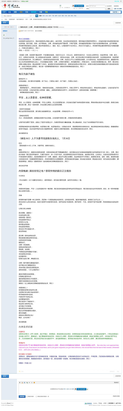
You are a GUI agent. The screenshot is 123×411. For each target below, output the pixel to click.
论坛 (9, 12)
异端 (75, 15)
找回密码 (116, 6)
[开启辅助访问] (113, 1)
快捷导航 (115, 12)
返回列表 (118, 22)
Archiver (95, 403)
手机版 (100, 403)
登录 (64, 389)
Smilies (34, 382)
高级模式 (116, 382)
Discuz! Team (10, 405)
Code (32, 382)
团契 (15, 12)
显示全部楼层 (38, 31)
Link (27, 382)
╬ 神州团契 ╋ (2, 19)
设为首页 (4, 1)
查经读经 (33, 12)
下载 (53, 15)
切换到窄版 (121, 1)
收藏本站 (9, 1)
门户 (4, 12)
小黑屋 (104, 403)
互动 (26, 12)
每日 (44, 15)
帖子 (31, 16)
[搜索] (36, 16)
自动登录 (109, 6)
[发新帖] (5, 22)
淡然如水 (5, 31)
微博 (56, 15)
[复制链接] (61, 27)
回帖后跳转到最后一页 (43, 396)
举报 (118, 371)
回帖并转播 (31, 396)
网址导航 (117, 1)
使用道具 (112, 371)
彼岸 (50, 15)
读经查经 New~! (16, 1)
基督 (63, 15)
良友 (47, 15)
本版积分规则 (116, 396)
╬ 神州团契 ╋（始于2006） (115, 403)
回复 (22, 371)
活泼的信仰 (12, 19)
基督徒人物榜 (24, 1)
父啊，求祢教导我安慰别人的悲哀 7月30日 (40, 19)
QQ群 (59, 15)
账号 (87, 6)
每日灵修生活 (20, 19)
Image (25, 382)
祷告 (72, 15)
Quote (29, 382)
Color (22, 382)
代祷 (66, 15)
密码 (87, 8)
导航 (46, 12)
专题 (40, 12)
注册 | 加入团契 (118, 8)
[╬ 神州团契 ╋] (10, 7)
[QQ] (88, 403)
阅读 (21, 12)
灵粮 (69, 15)
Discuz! (9, 403)
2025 (26, 19)
